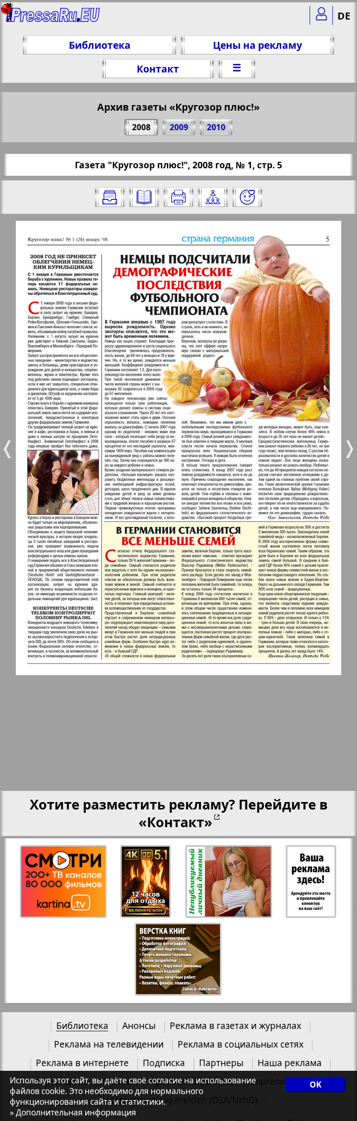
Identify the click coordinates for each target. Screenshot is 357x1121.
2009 (179, 127)
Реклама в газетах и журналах (235, 1025)
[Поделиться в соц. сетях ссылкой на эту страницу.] (213, 197)
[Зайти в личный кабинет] (321, 15)
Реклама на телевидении (109, 1044)
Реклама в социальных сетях (241, 1044)
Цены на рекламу (257, 45)
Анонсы (139, 1025)
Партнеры (221, 1062)
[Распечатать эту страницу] (178, 197)
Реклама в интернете (82, 1062)
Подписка (164, 1062)
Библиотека (100, 45)
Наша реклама (290, 1062)
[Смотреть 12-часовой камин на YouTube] (146, 882)
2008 (141, 127)
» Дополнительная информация (73, 1112)
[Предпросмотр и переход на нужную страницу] (144, 197)
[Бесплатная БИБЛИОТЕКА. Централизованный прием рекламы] (53, 19)
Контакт (158, 68)
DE (343, 15)
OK (315, 1084)
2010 (216, 127)
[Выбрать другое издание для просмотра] (110, 197)
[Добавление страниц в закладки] (247, 197)
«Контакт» (175, 822)
